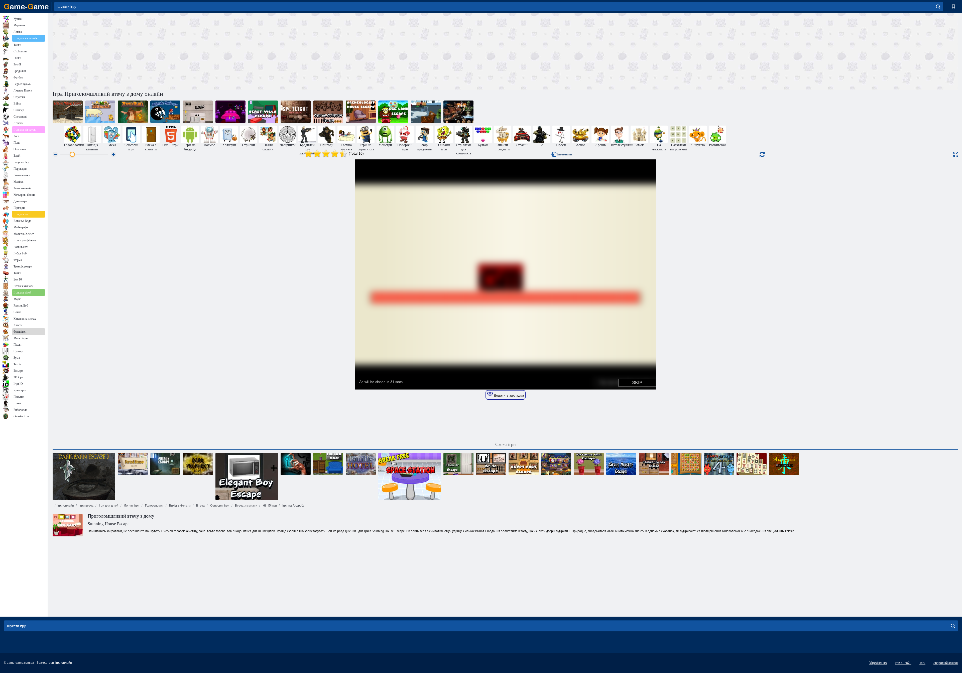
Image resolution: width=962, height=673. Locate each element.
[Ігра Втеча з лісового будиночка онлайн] (133, 464)
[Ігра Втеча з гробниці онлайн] (133, 112)
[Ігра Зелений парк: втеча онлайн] (426, 112)
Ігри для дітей (108, 505)
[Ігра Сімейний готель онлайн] (361, 464)
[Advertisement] (279, 51)
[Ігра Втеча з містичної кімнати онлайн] (296, 464)
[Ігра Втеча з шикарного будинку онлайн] (328, 464)
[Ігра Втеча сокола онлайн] (458, 464)
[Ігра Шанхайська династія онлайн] (784, 464)
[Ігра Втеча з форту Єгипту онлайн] (524, 464)
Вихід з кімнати (179, 505)
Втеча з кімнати (245, 505)
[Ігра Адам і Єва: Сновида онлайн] (100, 112)
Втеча (200, 505)
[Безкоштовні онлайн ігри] (26, 6)
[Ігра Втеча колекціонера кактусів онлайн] (328, 112)
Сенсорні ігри (219, 505)
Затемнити (564, 154)
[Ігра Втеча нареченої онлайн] (491, 464)
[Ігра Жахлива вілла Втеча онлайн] (263, 112)
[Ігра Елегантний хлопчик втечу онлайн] (246, 476)
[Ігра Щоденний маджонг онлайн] (752, 464)
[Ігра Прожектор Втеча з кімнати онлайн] (296, 112)
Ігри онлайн (65, 505)
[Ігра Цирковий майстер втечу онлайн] (621, 464)
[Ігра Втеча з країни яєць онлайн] (393, 112)
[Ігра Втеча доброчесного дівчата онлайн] (589, 464)
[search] (938, 6)
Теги (922, 663)
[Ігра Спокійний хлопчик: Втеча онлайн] (198, 112)
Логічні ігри (131, 505)
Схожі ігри (505, 444)
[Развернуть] (955, 154)
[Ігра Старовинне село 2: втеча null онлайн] (68, 112)
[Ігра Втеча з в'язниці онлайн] (165, 464)
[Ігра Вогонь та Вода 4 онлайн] (719, 464)
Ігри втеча (86, 505)
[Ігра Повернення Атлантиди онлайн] (686, 464)
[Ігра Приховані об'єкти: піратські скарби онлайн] (458, 112)
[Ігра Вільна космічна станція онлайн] (409, 476)
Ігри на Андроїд (293, 505)
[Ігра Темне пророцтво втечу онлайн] (198, 464)
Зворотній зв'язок (945, 663)
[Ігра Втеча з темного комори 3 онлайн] (84, 476)
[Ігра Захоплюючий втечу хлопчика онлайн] (654, 464)
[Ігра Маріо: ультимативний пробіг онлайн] (165, 112)
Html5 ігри (269, 505)
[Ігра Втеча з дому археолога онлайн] (361, 112)
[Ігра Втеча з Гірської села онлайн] (230, 112)
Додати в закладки (508, 395)
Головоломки (154, 505)
